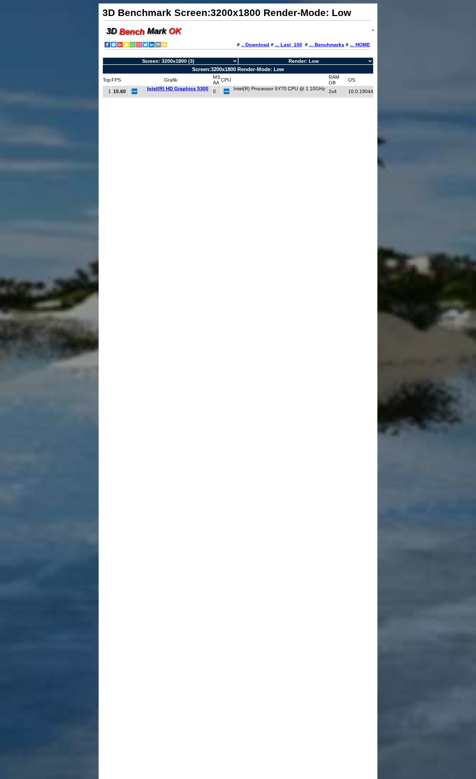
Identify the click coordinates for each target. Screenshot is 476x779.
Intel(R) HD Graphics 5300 (177, 88)
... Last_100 (288, 44)
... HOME (360, 44)
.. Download (255, 44)
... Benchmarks (326, 44)
